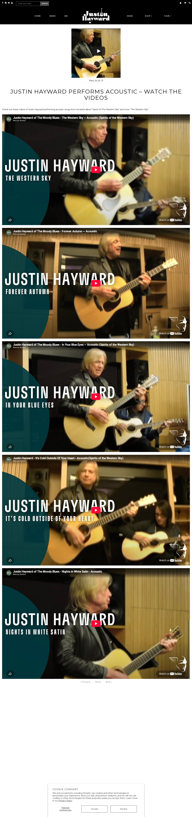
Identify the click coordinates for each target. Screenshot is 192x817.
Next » (109, 682)
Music (130, 15)
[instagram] (6, 3)
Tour (167, 15)
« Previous (85, 682)
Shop (148, 15)
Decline (123, 809)
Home (38, 15)
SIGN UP (45, 3)
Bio (66, 15)
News (53, 15)
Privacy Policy (65, 800)
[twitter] (9, 3)
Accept (94, 809)
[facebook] (2, 3)
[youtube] (12, 3)
